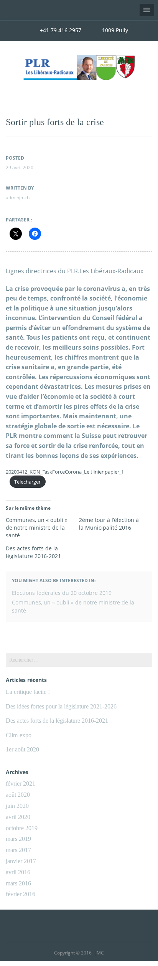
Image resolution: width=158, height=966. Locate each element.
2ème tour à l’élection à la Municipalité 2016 (109, 523)
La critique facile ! (28, 692)
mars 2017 (18, 850)
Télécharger (27, 481)
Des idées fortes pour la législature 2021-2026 (61, 706)
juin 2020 (17, 806)
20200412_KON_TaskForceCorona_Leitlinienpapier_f (64, 471)
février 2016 (20, 894)
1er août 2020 (22, 749)
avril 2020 (18, 817)
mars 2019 (18, 839)
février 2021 (20, 783)
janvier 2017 (21, 861)
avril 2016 (18, 872)
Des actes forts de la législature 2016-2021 (33, 552)
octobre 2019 (22, 828)
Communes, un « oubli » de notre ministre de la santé (36, 527)
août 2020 (18, 794)
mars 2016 (18, 883)
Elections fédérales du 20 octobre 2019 (62, 592)
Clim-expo (18, 735)
